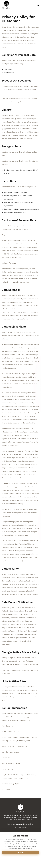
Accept (20, 852)
